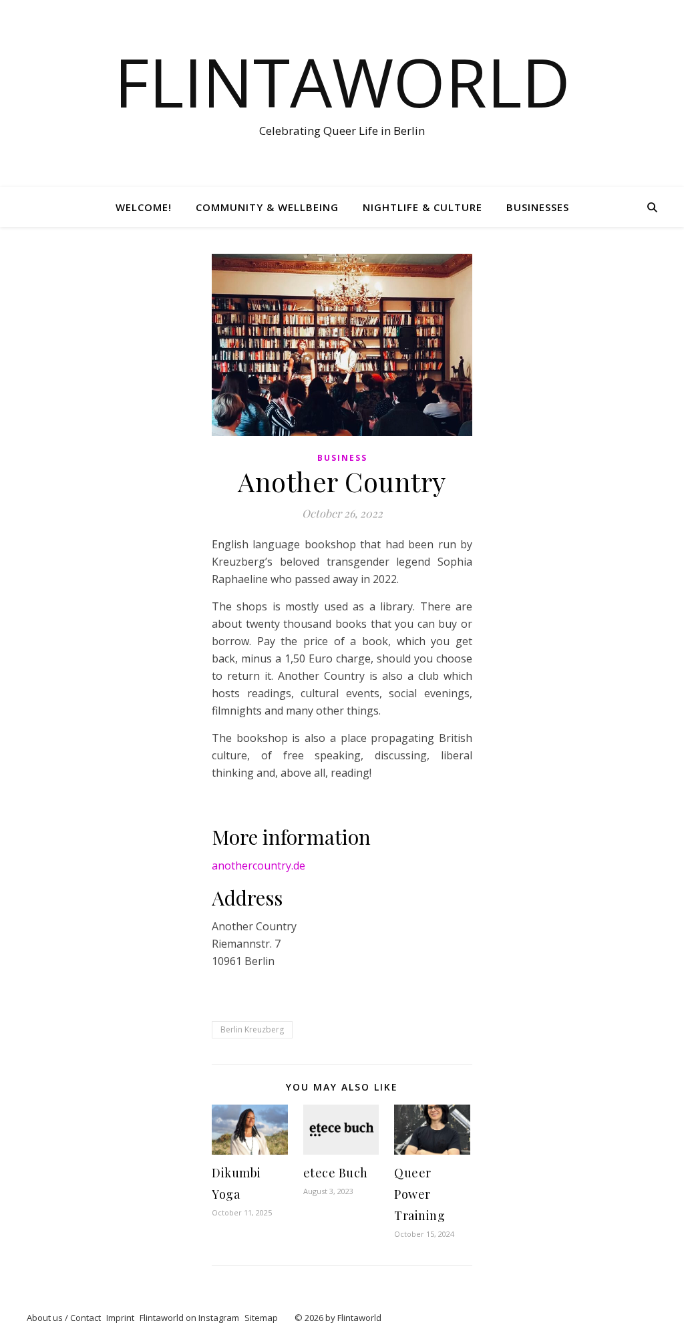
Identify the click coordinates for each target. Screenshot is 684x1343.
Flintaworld (342, 81)
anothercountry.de (258, 865)
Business (342, 457)
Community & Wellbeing (267, 207)
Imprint (120, 1318)
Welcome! (144, 207)
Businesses (537, 207)
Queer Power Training (419, 1194)
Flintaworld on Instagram (189, 1318)
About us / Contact (64, 1318)
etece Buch (335, 1173)
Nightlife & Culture (422, 207)
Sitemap (261, 1318)
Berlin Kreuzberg (252, 1029)
